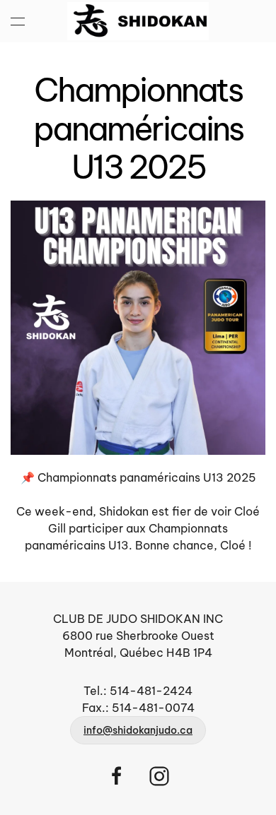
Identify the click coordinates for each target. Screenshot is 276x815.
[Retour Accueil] (138, 21)
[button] (18, 21)
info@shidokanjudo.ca (138, 730)
